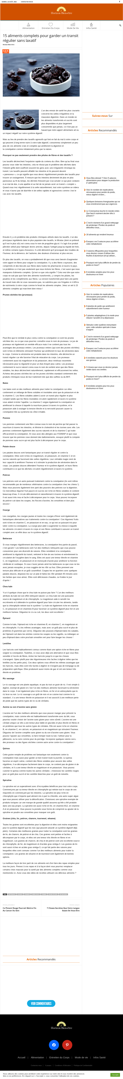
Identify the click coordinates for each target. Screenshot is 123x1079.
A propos (48, 1065)
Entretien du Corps (51, 28)
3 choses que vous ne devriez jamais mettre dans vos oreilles (102, 368)
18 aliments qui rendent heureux (100, 235)
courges (19, 894)
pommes (44, 894)
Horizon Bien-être (8, 44)
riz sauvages (63, 894)
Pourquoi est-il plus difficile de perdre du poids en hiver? (103, 264)
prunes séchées (53, 894)
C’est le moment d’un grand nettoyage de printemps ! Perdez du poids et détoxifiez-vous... (102, 225)
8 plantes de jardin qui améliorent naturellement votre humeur (100, 307)
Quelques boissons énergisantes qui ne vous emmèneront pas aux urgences (103, 203)
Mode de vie (73, 28)
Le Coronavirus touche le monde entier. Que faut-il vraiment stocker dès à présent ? (103, 213)
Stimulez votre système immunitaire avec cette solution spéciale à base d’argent (101, 327)
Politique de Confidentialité (83, 1065)
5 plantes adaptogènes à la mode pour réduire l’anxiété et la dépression (102, 316)
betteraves (12, 894)
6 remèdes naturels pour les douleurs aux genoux (102, 359)
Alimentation (28, 28)
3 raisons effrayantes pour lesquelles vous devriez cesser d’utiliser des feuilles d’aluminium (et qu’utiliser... (101, 253)
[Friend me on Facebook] (55, 1045)
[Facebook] (119, 1)
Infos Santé (91, 28)
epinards (27, 894)
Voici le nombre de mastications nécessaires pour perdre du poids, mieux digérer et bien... (100, 192)
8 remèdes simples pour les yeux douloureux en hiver (100, 273)
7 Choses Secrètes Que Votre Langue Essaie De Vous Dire (63, 909)
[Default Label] (68, 1045)
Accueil (21, 1057)
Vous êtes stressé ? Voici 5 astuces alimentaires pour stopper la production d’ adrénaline (102, 180)
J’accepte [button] (115, 1075)
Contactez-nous (27, 2)
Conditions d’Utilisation (63, 1065)
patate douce (36, 894)
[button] (120, 25)
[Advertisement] (41, 102)
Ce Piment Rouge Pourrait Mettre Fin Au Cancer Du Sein (19, 909)
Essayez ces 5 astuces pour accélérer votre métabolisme (102, 242)
